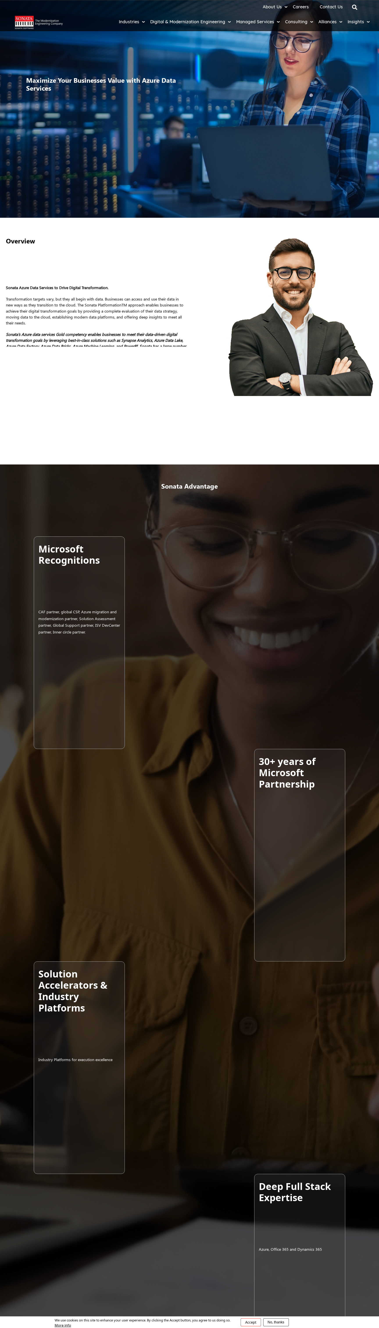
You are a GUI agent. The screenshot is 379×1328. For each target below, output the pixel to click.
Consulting (296, 21)
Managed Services (255, 21)
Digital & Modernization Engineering (187, 21)
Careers (301, 6)
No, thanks (276, 1322)
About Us (272, 6)
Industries (129, 21)
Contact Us (331, 6)
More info (63, 1325)
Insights (356, 21)
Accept (250, 1322)
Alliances (327, 21)
